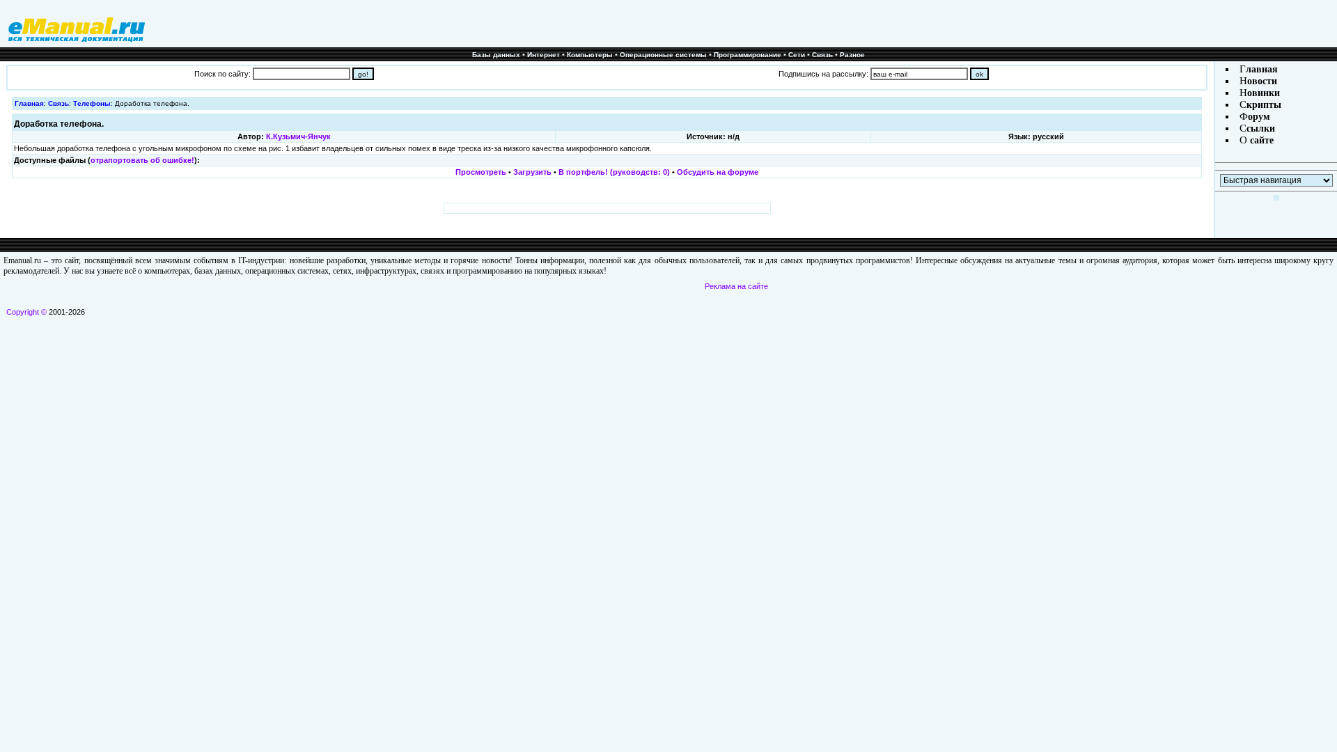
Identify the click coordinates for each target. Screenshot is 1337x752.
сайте (1260, 140)
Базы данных (496, 54)
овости (1262, 81)
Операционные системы (663, 54)
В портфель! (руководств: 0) (614, 172)
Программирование (747, 54)
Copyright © (26, 312)
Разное (852, 54)
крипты (1263, 105)
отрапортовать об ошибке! (142, 160)
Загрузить (532, 172)
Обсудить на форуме (717, 172)
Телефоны (92, 103)
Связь (822, 54)
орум (1259, 116)
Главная (29, 103)
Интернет (543, 54)
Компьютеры (590, 54)
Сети (796, 54)
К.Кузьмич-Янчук (298, 136)
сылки (1260, 128)
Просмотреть (480, 172)
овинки (1263, 93)
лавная (1262, 69)
